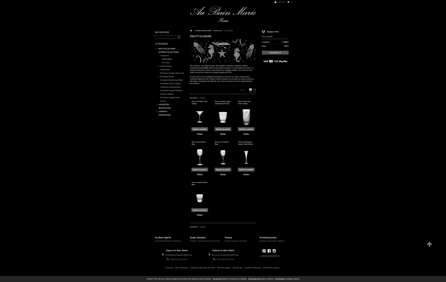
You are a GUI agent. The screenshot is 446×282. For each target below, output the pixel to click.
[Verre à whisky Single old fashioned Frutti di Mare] (223, 117)
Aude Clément (198, 237)
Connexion (281, 2)
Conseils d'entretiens (252, 268)
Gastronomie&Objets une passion (168, 241)
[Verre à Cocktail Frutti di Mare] (200, 117)
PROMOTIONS (165, 115)
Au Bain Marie (163, 237)
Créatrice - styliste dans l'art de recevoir (205, 241)
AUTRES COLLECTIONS (169, 52)
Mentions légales (224, 268)
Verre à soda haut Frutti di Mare (244, 102)
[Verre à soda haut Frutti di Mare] (246, 117)
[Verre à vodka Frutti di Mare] (200, 198)
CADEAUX (163, 111)
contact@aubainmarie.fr (270, 256)
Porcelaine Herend (167, 76)
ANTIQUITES (164, 104)
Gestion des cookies (271, 268)
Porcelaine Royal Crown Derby (171, 80)
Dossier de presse (232, 241)
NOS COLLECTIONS (167, 49)
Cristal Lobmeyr (166, 66)
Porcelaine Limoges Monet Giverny (170, 99)
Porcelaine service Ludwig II (170, 83)
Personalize (280, 279)
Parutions (243, 241)
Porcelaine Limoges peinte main (172, 73)
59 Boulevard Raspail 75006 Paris (178, 255)
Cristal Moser (165, 69)
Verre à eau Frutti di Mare (199, 143)
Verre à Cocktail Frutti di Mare (199, 102)
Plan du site (237, 268)
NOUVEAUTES (165, 108)
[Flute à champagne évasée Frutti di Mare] (246, 157)
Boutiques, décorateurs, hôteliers (272, 241)
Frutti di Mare (167, 59)
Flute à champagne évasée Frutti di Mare (245, 143)
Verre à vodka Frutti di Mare (200, 183)
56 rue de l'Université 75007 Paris (225, 255)
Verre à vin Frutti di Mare (222, 143)
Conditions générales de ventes (202, 268)
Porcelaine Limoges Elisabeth (171, 90)
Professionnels (268, 237)
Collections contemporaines (170, 87)
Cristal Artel (164, 56)
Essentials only (254, 279)
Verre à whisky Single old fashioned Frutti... (222, 102)
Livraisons (169, 268)
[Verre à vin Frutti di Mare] (223, 157)
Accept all (217, 279)
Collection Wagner (167, 94)
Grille (250, 92)
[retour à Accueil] (191, 30)
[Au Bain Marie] (223, 14)
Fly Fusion (166, 62)
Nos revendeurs (181, 268)
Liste (254, 92)
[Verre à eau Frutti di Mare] (200, 157)
